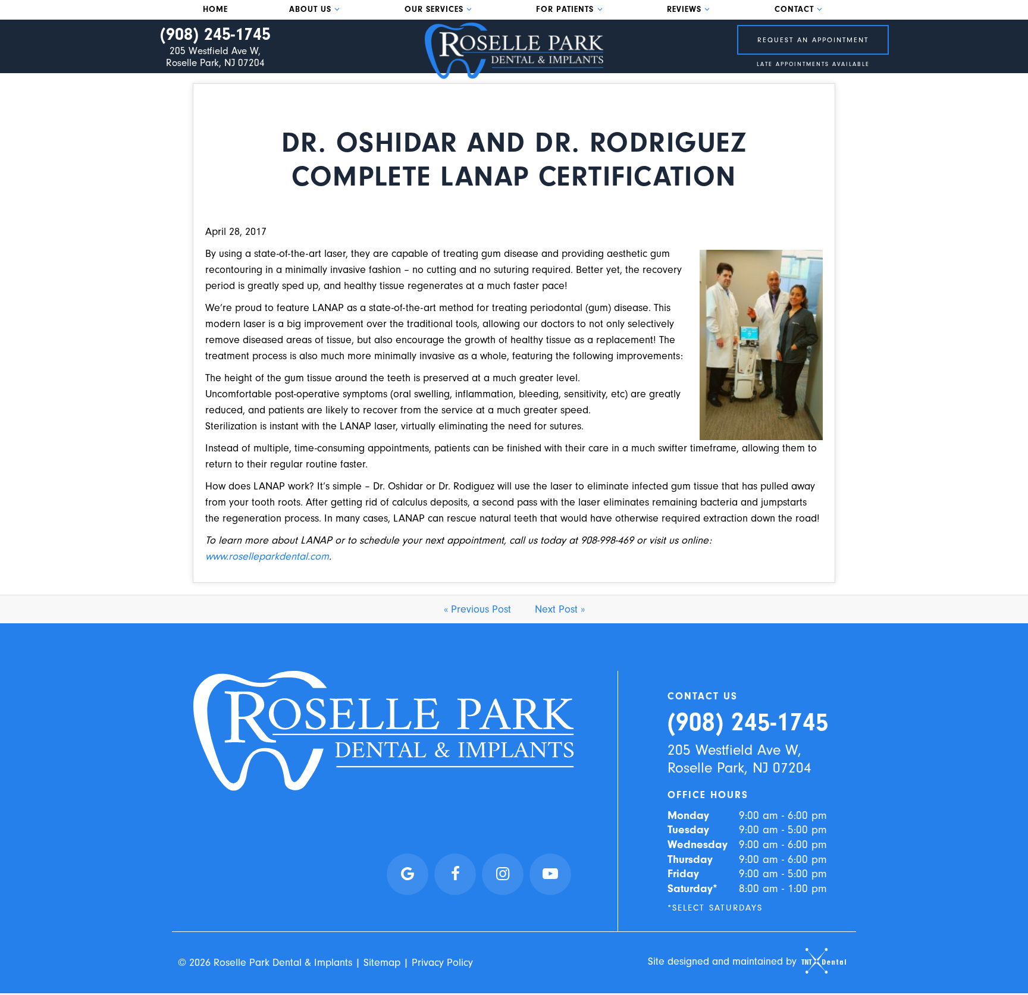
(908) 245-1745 (215, 34)
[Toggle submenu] (337, 9)
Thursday (690, 859)
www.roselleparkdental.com (267, 556)
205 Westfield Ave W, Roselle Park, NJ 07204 (215, 56)
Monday (688, 815)
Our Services (434, 9)
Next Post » (560, 609)
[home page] (514, 51)
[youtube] (550, 874)
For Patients (565, 9)
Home (215, 9)
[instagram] (503, 874)
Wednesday (697, 844)
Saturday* (692, 888)
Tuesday (688, 829)
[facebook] (455, 874)
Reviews (684, 9)
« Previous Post (477, 609)
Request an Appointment (813, 40)
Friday (683, 873)
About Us (310, 9)
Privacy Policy (442, 962)
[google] (407, 874)
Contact (794, 9)
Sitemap (381, 962)
